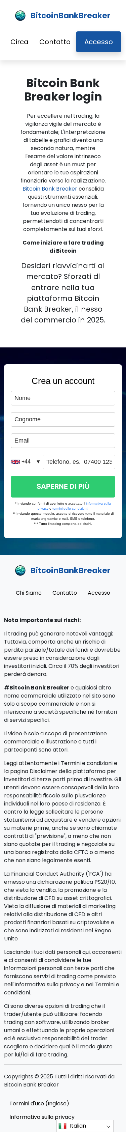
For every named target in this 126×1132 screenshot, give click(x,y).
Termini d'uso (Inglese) (39, 1103)
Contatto (55, 42)
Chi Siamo (29, 593)
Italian (78, 1126)
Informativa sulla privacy (42, 1117)
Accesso (98, 42)
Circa (19, 42)
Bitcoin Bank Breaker (50, 189)
